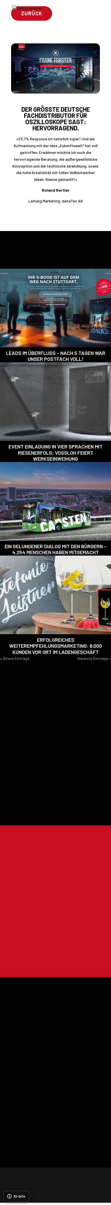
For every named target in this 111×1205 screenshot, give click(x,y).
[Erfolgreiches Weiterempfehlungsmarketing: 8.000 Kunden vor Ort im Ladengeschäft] (55, 595)
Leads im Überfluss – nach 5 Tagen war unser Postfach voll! (55, 356)
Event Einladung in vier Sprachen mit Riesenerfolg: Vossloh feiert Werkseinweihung (55, 452)
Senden (78, 957)
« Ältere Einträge (15, 658)
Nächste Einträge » (94, 658)
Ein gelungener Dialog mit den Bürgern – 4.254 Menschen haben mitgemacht (55, 549)
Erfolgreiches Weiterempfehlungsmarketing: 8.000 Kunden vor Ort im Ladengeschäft (55, 646)
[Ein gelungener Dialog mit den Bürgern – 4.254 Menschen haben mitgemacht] (55, 501)
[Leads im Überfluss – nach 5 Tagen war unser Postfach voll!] (55, 308)
